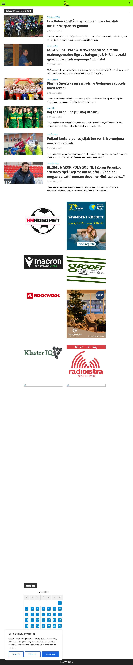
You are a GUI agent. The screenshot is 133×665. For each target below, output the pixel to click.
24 (32, 625)
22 (60, 620)
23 (26, 625)
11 (37, 614)
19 (43, 620)
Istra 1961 (51, 108)
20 (49, 620)
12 (43, 614)
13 (49, 614)
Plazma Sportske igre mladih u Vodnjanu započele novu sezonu (86, 85)
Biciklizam (51, 17)
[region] (33, 645)
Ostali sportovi (52, 46)
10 (32, 614)
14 (54, 614)
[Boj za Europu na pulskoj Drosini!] (23, 117)
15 (60, 614)
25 (37, 625)
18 (37, 620)
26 (43, 625)
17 (32, 620)
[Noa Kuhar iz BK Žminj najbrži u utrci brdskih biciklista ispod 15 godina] (23, 26)
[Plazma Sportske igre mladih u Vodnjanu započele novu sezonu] (23, 88)
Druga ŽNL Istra (53, 163)
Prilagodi (16, 654)
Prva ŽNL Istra (52, 135)
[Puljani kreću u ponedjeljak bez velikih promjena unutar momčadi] (23, 143)
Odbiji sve (32, 654)
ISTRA (57, 17)
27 (49, 625)
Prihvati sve (50, 654)
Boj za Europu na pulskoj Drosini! (73, 112)
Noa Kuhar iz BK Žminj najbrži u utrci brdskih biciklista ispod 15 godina (82, 23)
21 (54, 620)
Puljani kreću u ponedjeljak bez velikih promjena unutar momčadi (85, 140)
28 (54, 625)
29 (60, 625)
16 (26, 620)
